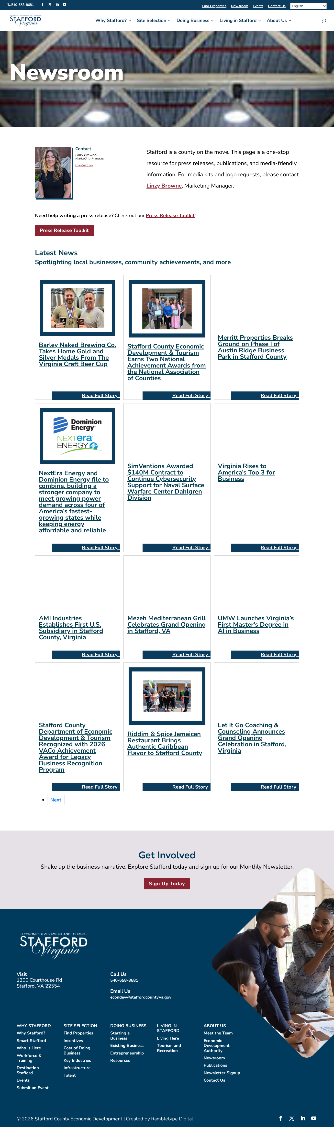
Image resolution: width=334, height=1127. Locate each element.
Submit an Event (33, 1088)
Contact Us (277, 6)
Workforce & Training (29, 1058)
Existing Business (127, 1045)
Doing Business (193, 21)
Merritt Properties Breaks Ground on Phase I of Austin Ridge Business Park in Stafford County (255, 347)
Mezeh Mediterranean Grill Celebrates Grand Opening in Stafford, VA (166, 624)
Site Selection (151, 21)
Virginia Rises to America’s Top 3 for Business (246, 472)
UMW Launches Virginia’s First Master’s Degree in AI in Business (256, 624)
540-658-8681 (124, 980)
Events (258, 6)
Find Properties (214, 6)
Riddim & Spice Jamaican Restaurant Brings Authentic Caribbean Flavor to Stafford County (164, 743)
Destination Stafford (28, 1070)
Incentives (73, 1040)
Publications (215, 1065)
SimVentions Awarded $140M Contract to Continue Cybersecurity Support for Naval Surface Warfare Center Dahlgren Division (165, 482)
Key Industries (77, 1060)
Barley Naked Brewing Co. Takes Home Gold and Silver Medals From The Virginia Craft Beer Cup (77, 354)
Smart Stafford (31, 1040)
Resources (120, 1060)
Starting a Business (120, 1036)
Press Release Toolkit (64, 230)
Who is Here (29, 1048)
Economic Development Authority (217, 1045)
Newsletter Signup (222, 1073)
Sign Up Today (167, 883)
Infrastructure (77, 1068)
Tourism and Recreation (169, 1048)
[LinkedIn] (57, 5)
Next (55, 800)
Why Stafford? (111, 21)
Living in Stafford (238, 21)
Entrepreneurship (127, 1053)
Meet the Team (218, 1033)
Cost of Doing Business (77, 1051)
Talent (70, 1075)
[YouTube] (64, 5)
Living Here (168, 1038)
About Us (277, 21)
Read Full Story (100, 395)
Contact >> (84, 165)
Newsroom (239, 6)
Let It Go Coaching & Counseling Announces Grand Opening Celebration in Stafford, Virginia (252, 738)
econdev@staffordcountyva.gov (140, 997)
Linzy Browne (164, 186)
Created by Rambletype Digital (159, 1119)
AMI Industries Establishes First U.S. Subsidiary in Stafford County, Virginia (71, 628)
